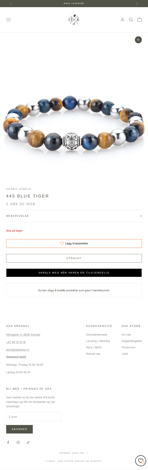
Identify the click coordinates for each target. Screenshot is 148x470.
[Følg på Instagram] (18, 442)
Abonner (19, 429)
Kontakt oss (93, 353)
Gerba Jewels (19, 189)
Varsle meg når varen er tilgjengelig (74, 272)
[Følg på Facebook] (8, 442)
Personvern (128, 347)
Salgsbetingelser (132, 341)
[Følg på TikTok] (28, 442)
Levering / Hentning (98, 341)
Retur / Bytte (93, 347)
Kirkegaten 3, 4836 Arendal (23, 334)
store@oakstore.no (17, 349)
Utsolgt (73, 258)
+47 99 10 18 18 (16, 342)
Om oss (126, 334)
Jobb (125, 353)
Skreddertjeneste (96, 334)
